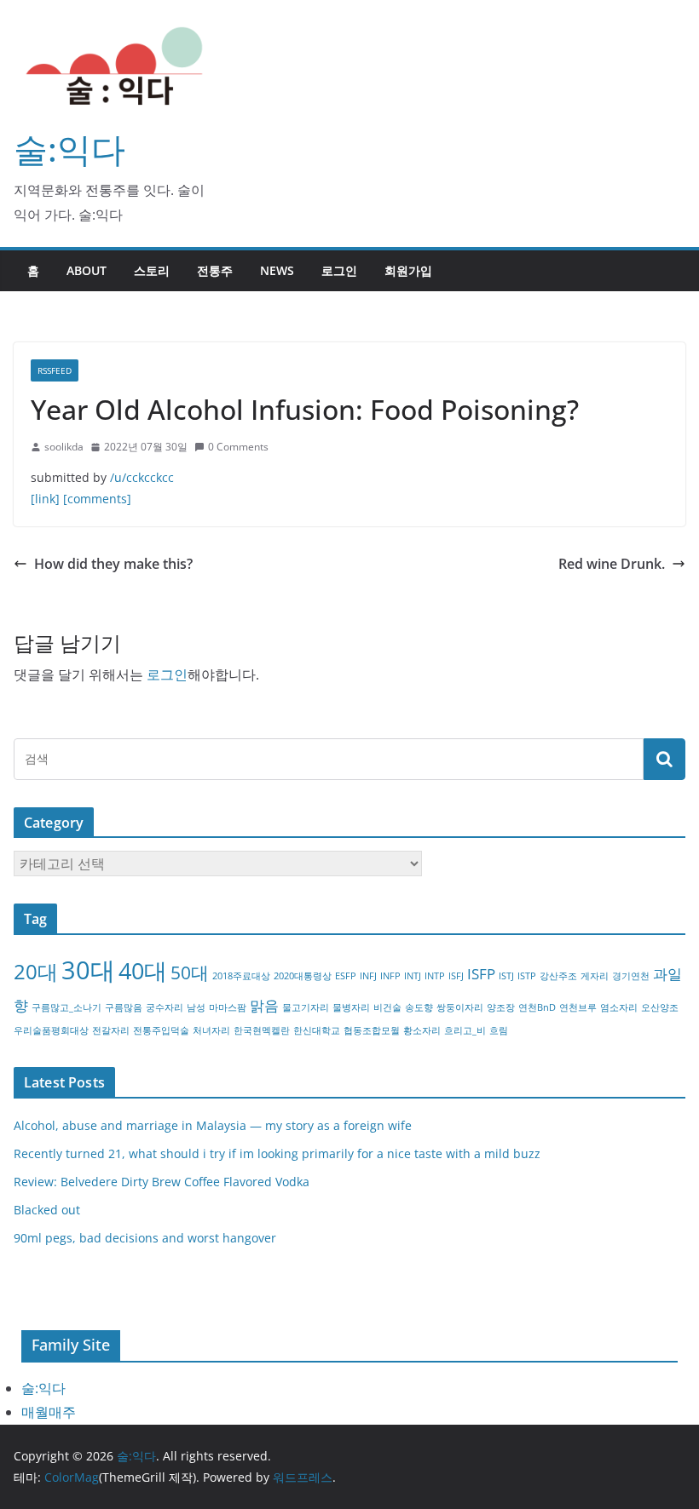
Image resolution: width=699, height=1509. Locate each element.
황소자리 (422, 1030)
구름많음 (123, 1007)
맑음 (264, 1005)
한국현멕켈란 (262, 1030)
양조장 (501, 1007)
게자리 (595, 976)
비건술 (387, 1007)
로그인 (339, 270)
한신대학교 (316, 1030)
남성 (196, 1007)
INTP (435, 976)
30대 (88, 970)
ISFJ (456, 976)
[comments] (97, 499)
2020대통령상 (303, 976)
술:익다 (69, 148)
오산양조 (660, 1007)
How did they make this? (113, 563)
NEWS (277, 270)
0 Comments (238, 446)
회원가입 (408, 270)
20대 (36, 971)
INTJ (412, 976)
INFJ (368, 976)
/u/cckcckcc (142, 477)
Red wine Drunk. (611, 563)
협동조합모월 (372, 1030)
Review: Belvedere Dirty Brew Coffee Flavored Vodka (161, 1181)
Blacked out (47, 1210)
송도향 (419, 1007)
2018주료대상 (241, 976)
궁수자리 (164, 1007)
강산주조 (558, 976)
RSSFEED (55, 370)
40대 (142, 970)
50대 (189, 972)
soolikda (64, 446)
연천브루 (578, 1007)
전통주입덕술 (161, 1030)
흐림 (498, 1030)
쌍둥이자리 (459, 1007)
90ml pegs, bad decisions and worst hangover (145, 1238)
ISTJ (506, 976)
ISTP (526, 976)
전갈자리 (111, 1030)
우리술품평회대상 (51, 1030)
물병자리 (351, 1007)
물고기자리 (305, 1007)
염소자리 (619, 1007)
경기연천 (631, 976)
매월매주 (48, 1412)
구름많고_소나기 (66, 1007)
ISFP (481, 974)
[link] (45, 499)
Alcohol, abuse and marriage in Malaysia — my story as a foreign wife (213, 1125)
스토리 (152, 270)
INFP (390, 976)
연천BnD (537, 1007)
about (86, 270)
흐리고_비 (465, 1030)
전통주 (215, 270)
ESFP (345, 976)
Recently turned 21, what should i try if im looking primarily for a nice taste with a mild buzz (277, 1153)
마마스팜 (227, 1007)
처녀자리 (211, 1030)
